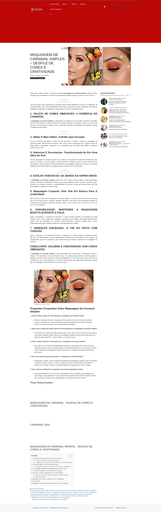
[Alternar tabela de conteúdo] (70, 455)
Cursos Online (117, 11)
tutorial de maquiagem (82, 495)
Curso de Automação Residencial (118, 146)
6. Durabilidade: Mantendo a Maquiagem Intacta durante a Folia (49, 468)
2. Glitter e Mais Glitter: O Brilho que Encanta (47, 460)
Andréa (32, 75)
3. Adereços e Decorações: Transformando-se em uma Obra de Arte (53, 462)
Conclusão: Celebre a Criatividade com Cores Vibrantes (47, 473)
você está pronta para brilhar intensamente (83, 258)
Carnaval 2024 (36, 481)
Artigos (64, 4)
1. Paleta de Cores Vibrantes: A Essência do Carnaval (47, 458)
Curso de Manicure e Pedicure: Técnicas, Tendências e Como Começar (117, 103)
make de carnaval (50, 490)
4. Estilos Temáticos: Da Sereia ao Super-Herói (45, 464)
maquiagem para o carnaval (56, 495)
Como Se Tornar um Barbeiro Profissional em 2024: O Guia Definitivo (120, 120)
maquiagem (73, 490)
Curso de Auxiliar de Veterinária (118, 129)
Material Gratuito (54, 4)
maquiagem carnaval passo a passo (62, 492)
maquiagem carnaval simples (80, 492)
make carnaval (41, 490)
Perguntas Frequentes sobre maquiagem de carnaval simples (51, 475)
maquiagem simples (70, 495)
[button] (50, 14)
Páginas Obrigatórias (55, 9)
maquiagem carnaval (83, 490)
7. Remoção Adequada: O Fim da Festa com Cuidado (47, 470)
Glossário (83, 4)
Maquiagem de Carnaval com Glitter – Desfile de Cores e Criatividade (50, 497)
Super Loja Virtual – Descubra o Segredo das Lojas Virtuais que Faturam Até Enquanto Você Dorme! (119, 111)
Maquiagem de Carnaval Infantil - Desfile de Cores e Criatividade (50, 483)
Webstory (74, 4)
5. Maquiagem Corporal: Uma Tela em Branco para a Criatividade (52, 466)
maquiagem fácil (55, 494)
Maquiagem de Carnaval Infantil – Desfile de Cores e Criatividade (49, 499)
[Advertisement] (80, 31)
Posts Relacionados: (40, 477)
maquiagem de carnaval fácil (43, 494)
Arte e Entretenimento (37, 78)
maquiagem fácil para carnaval (69, 494)
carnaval (34, 490)
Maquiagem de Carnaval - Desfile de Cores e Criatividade (48, 479)
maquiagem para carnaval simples (39, 495)
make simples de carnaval (63, 490)
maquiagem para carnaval (85, 494)
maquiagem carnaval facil (45, 492)
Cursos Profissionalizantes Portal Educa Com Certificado (118, 136)
